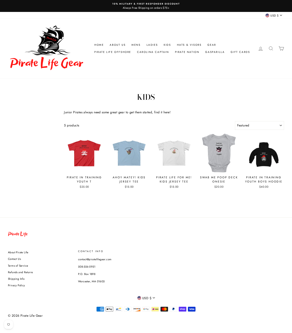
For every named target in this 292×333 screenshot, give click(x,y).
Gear (211, 45)
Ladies (152, 45)
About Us (118, 45)
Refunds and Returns (20, 272)
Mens (135, 45)
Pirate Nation (187, 52)
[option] (146, 6)
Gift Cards (240, 52)
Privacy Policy (16, 285)
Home (99, 45)
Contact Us (14, 259)
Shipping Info (16, 279)
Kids (167, 45)
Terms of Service (18, 266)
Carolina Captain (153, 52)
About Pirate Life (18, 252)
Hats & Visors (189, 45)
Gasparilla (215, 52)
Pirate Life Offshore (112, 52)
